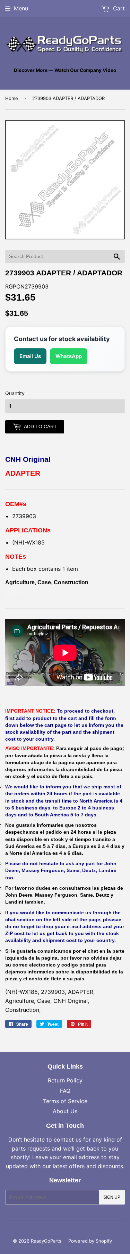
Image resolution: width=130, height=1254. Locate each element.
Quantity (15, 393)
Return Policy (65, 1080)
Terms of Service (65, 1101)
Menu (21, 8)
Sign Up (111, 1197)
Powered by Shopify (90, 1241)
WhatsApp (68, 356)
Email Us (30, 356)
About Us (65, 1111)
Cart (118, 8)
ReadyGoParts (46, 1241)
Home (11, 98)
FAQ (65, 1090)
